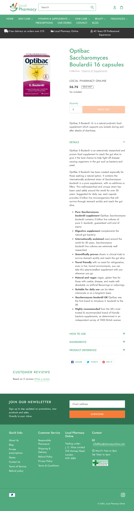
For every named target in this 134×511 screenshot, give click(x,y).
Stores (12, 457)
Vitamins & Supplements (94, 71)
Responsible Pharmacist (44, 442)
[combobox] (67, 7)
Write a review (42, 379)
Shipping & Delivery (44, 450)
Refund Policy (45, 456)
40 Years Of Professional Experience (106, 33)
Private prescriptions (16, 451)
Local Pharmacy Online (66, 31)
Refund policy (16, 471)
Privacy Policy (45, 461)
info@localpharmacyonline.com (109, 444)
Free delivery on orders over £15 (26, 31)
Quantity (73, 103)
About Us (14, 440)
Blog (11, 445)
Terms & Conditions (48, 465)
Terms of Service (17, 466)
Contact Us (14, 462)
